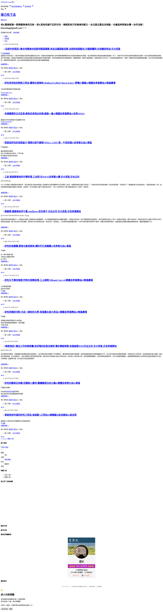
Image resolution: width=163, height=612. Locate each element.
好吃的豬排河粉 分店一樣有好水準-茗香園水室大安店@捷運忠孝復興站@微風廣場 (46, 312)
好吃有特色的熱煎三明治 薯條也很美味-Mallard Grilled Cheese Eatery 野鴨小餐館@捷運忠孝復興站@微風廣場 (60, 83)
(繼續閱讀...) (5, 64)
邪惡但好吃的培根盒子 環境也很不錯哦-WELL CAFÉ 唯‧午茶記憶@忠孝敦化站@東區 (48, 142)
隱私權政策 (92, 586)
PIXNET (67, 586)
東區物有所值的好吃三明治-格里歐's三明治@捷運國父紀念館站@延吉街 (41, 415)
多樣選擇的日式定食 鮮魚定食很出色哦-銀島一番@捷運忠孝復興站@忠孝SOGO (45, 113)
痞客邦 (11, 68)
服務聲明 (99, 586)
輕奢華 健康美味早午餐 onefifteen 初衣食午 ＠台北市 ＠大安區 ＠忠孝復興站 (43, 211)
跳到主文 (4, 20)
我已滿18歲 (5, 609)
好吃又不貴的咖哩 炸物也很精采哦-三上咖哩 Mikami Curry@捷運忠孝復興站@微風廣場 (49, 280)
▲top (2, 75)
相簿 (6, 36)
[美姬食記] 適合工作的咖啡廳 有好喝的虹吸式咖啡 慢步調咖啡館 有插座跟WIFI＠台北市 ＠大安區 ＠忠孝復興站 (61, 346)
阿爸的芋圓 (10, 391)
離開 (11, 609)
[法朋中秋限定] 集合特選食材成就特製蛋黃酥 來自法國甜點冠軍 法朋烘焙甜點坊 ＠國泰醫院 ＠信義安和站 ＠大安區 (62, 49)
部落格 (7, 38)
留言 (15, 68)
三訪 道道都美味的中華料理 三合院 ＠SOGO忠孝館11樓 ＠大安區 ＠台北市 (42, 176)
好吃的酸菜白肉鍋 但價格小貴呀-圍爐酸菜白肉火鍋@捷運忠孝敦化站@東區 (42, 383)
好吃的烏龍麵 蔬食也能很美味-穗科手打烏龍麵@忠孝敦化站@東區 (38, 246)
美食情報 (16, 32)
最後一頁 (11, 438)
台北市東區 (16, 72)
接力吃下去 (8, 14)
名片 (6, 41)
